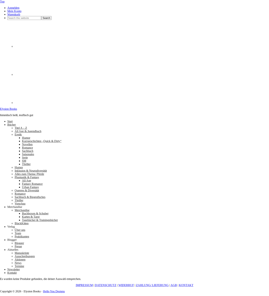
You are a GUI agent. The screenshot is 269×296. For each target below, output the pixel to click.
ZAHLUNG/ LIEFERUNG (152, 285)
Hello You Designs (54, 291)
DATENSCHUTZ (105, 285)
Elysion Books (8, 108)
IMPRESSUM (84, 285)
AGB (174, 285)
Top (2, 1)
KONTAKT (186, 285)
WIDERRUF (126, 285)
